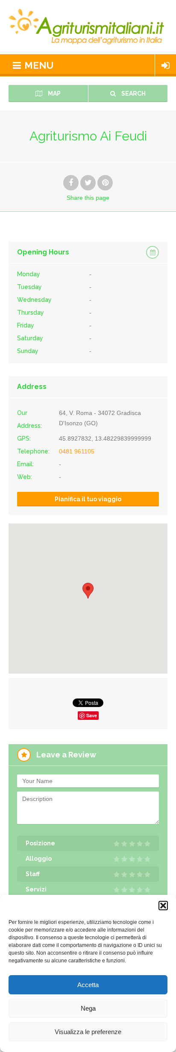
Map (54, 93)
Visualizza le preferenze (88, 1031)
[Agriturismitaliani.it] (88, 27)
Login (165, 65)
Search (133, 93)
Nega (88, 1008)
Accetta (88, 984)
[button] (163, 905)
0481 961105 (76, 451)
